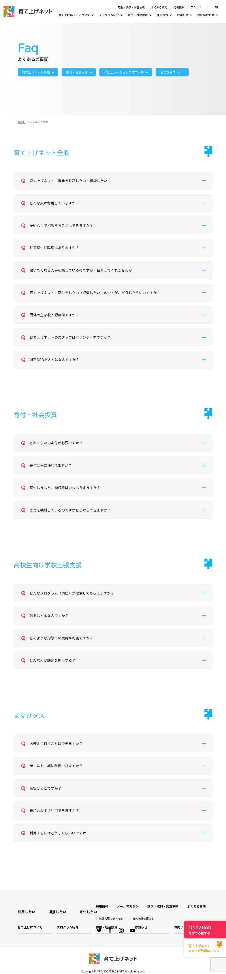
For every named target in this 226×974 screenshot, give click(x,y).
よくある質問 (159, 7)
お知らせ (182, 15)
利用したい (26, 911)
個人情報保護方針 (143, 918)
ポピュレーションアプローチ (124, 72)
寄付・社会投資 (138, 15)
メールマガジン (128, 906)
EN (216, 7)
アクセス (196, 7)
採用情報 (162, 15)
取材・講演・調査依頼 (131, 7)
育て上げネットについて (74, 15)
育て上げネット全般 (36, 72)
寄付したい (88, 911)
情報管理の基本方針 (111, 918)
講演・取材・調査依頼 (162, 906)
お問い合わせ (206, 15)
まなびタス (167, 72)
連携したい (57, 911)
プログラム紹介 (109, 15)
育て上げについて (30, 927)
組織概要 (179, 7)
